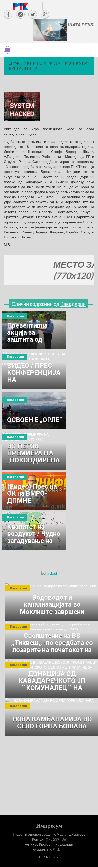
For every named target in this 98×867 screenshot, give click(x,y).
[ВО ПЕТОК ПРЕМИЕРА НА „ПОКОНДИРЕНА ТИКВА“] (34, 451)
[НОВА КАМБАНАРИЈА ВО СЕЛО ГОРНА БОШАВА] (51, 717)
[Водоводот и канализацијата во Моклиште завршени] (51, 602)
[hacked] (49, 573)
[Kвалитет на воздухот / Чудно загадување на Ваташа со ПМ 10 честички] (34, 531)
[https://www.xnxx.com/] (50, 29)
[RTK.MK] (20, 6)
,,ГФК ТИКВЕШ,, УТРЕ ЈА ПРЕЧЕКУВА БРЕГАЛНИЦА (48, 65)
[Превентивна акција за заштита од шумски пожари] (34, 330)
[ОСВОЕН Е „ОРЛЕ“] (34, 410)
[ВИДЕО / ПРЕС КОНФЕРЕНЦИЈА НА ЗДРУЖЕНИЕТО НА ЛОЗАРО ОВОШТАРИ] (34, 370)
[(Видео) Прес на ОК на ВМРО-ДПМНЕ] (34, 491)
